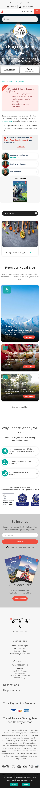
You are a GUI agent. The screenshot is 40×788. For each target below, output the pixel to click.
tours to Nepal (7, 121)
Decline (26, 784)
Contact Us (20, 661)
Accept (14, 784)
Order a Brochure (20, 178)
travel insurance (28, 756)
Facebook (13, 621)
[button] (37, 11)
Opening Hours (20, 640)
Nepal (11, 81)
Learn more (29, 780)
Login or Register (27, 7)
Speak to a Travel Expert (19, 155)
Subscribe (21, 146)
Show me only (9, 213)
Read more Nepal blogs (20, 407)
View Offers (16, 107)
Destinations (11, 685)
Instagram (20, 621)
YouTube (26, 621)
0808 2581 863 (27, 11)
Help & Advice (11, 690)
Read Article (29, 337)
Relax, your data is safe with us (22, 547)
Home (4, 81)
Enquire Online (15, 172)
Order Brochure (20, 599)
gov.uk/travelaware (21, 740)
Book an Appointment (18, 164)
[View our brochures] (20, 191)
